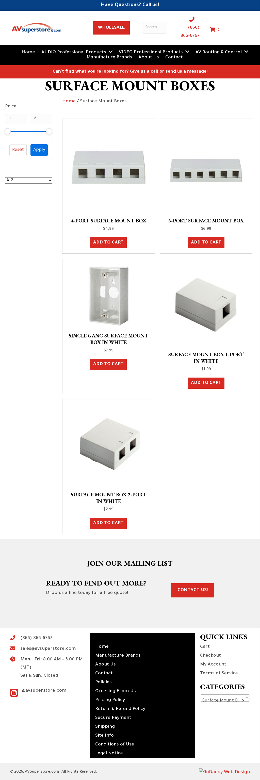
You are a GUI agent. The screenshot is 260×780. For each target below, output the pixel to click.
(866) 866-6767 (36, 638)
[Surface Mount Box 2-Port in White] (108, 445)
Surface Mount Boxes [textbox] (224, 700)
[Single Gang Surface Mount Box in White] (108, 296)
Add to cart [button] (108, 242)
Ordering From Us (115, 691)
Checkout (210, 655)
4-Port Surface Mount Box (108, 220)
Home (69, 101)
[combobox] (225, 698)
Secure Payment (113, 718)
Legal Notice (109, 753)
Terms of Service (219, 673)
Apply (39, 150)
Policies (103, 682)
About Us (105, 664)
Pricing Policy (110, 700)
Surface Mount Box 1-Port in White (206, 357)
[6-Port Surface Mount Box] (206, 168)
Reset (18, 150)
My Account (213, 664)
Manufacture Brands (118, 655)
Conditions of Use (114, 744)
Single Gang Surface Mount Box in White (108, 339)
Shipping (105, 726)
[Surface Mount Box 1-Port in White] (206, 305)
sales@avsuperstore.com (48, 649)
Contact (104, 673)
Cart (205, 646)
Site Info (104, 735)
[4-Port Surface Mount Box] (108, 168)
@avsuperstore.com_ (45, 690)
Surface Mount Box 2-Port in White (108, 498)
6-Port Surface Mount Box (206, 220)
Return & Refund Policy (120, 709)
